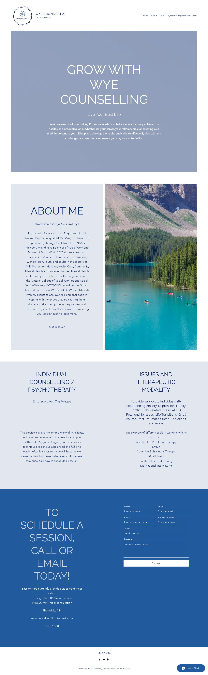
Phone (127, 517)
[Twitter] (104, 659)
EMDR (156, 446)
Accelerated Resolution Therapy (156, 442)
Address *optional (165, 517)
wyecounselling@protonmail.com (182, 15)
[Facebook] (99, 659)
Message (128, 539)
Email (160, 507)
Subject (127, 528)
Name (127, 507)
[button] (57, 326)
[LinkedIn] (108, 659)
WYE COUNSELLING (51, 14)
